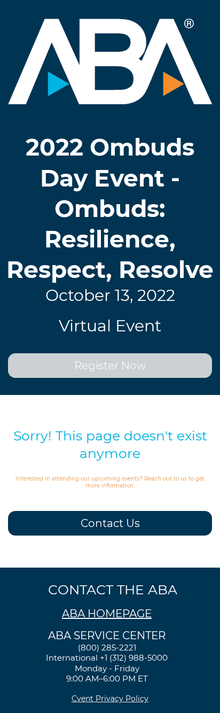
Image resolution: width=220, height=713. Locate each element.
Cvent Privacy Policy (110, 698)
